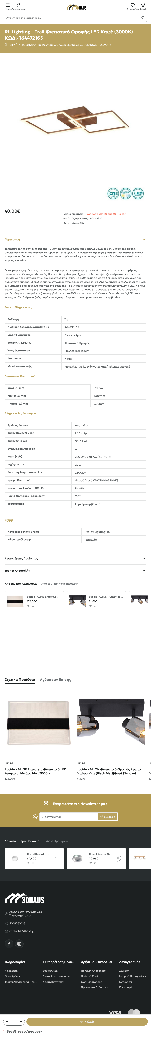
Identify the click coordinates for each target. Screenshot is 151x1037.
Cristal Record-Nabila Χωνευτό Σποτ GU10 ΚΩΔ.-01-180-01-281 (100, 854)
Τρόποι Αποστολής (17, 570)
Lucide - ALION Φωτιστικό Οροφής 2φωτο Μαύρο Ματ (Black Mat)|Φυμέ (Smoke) (106, 596)
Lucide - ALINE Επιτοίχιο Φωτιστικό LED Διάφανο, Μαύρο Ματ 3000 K (44, 596)
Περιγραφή (12, 239)
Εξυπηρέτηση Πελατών (59, 962)
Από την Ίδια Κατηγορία (21, 583)
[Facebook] (9, 943)
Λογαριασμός (129, 962)
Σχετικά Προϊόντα (20, 679)
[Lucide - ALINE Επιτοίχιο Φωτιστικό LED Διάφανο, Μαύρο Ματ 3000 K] (15, 602)
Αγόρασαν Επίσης (55, 679)
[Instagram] (19, 943)
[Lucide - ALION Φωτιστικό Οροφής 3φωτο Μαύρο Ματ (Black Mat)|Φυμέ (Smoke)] (139, 602)
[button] (87, 1022)
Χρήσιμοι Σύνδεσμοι (96, 962)
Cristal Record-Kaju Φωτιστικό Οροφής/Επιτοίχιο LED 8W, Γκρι (38, 854)
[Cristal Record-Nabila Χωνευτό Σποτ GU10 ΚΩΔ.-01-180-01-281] (77, 859)
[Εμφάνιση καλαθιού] (143, 6)
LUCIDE (9, 763)
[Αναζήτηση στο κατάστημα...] (143, 18)
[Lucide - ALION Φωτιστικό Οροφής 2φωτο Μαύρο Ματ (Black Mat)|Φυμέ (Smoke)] (77, 602)
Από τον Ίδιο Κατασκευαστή (59, 583)
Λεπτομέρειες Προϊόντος (21, 558)
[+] (21, 1021)
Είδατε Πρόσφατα (56, 841)
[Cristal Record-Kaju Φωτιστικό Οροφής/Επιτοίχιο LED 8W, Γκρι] (15, 859)
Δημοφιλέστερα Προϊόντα (22, 841)
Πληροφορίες (15, 962)
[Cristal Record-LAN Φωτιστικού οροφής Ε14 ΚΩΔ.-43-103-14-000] (139, 859)
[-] (6, 1021)
